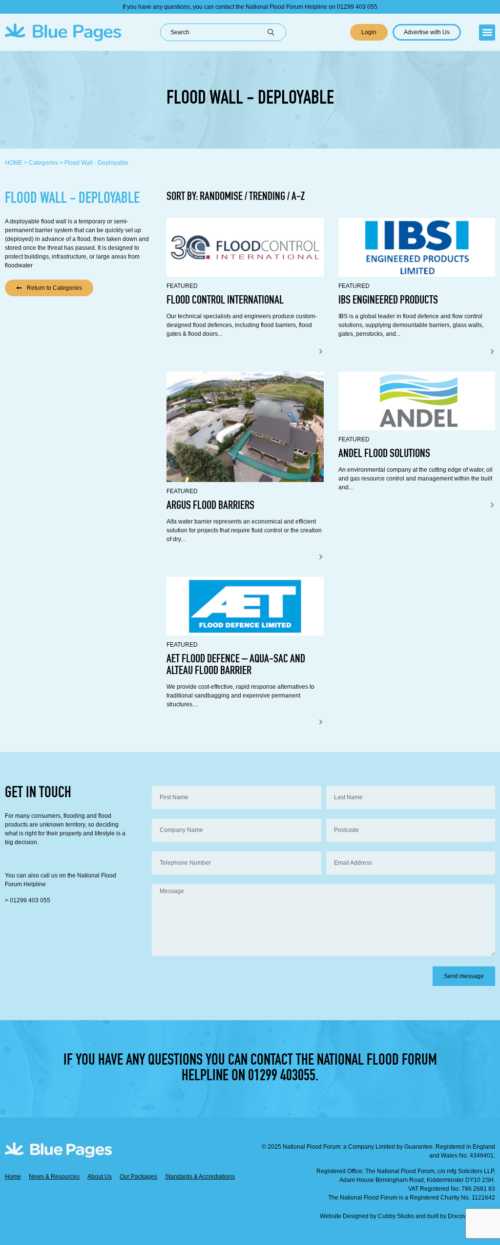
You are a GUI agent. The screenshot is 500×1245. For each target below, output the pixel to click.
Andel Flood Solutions (384, 454)
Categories (43, 162)
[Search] (277, 32)
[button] (487, 32)
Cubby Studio (396, 1216)
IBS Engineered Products (388, 301)
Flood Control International (225, 301)
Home (13, 162)
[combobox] (214, 32)
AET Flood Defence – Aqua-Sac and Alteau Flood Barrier (236, 665)
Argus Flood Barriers (210, 506)
